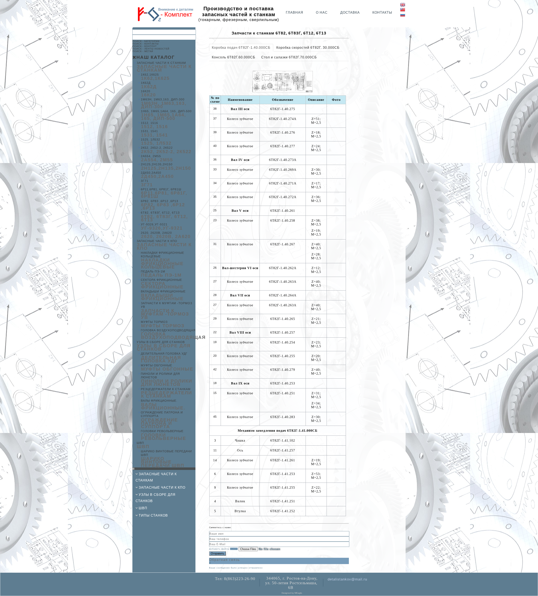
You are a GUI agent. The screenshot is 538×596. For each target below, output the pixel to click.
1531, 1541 (149, 131)
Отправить (217, 553)
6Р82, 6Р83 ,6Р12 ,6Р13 (159, 201)
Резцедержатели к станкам (166, 389)
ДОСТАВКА (350, 12)
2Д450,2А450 (151, 172)
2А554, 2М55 (151, 156)
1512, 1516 (149, 123)
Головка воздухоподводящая (168, 330)
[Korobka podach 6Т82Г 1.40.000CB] (283, 81)
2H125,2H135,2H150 (157, 164)
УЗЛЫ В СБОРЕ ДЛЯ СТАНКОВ (161, 342)
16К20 (145, 91)
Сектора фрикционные (161, 280)
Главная (294, 12)
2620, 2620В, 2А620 (156, 232)
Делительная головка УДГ (164, 353)
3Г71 (144, 181)
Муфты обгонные (156, 365)
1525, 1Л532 (150, 139)
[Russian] (403, 14)
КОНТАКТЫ (382, 12)
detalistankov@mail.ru (347, 579)
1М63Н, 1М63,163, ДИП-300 (163, 99)
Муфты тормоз (154, 322)
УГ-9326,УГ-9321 (154, 224)
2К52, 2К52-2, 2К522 (157, 147)
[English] (403, 4)
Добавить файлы (219, 549)
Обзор (234, 549)
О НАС (322, 12)
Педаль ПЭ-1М (153, 271)
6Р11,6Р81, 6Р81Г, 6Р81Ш (161, 189)
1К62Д (145, 82)
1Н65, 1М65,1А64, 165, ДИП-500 (166, 111)
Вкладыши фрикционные (163, 291)
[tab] (241, 47)
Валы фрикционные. (159, 400)
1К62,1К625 (150, 74)
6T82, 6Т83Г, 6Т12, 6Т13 (160, 212)
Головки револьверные (162, 431)
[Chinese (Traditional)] (403, 9)
